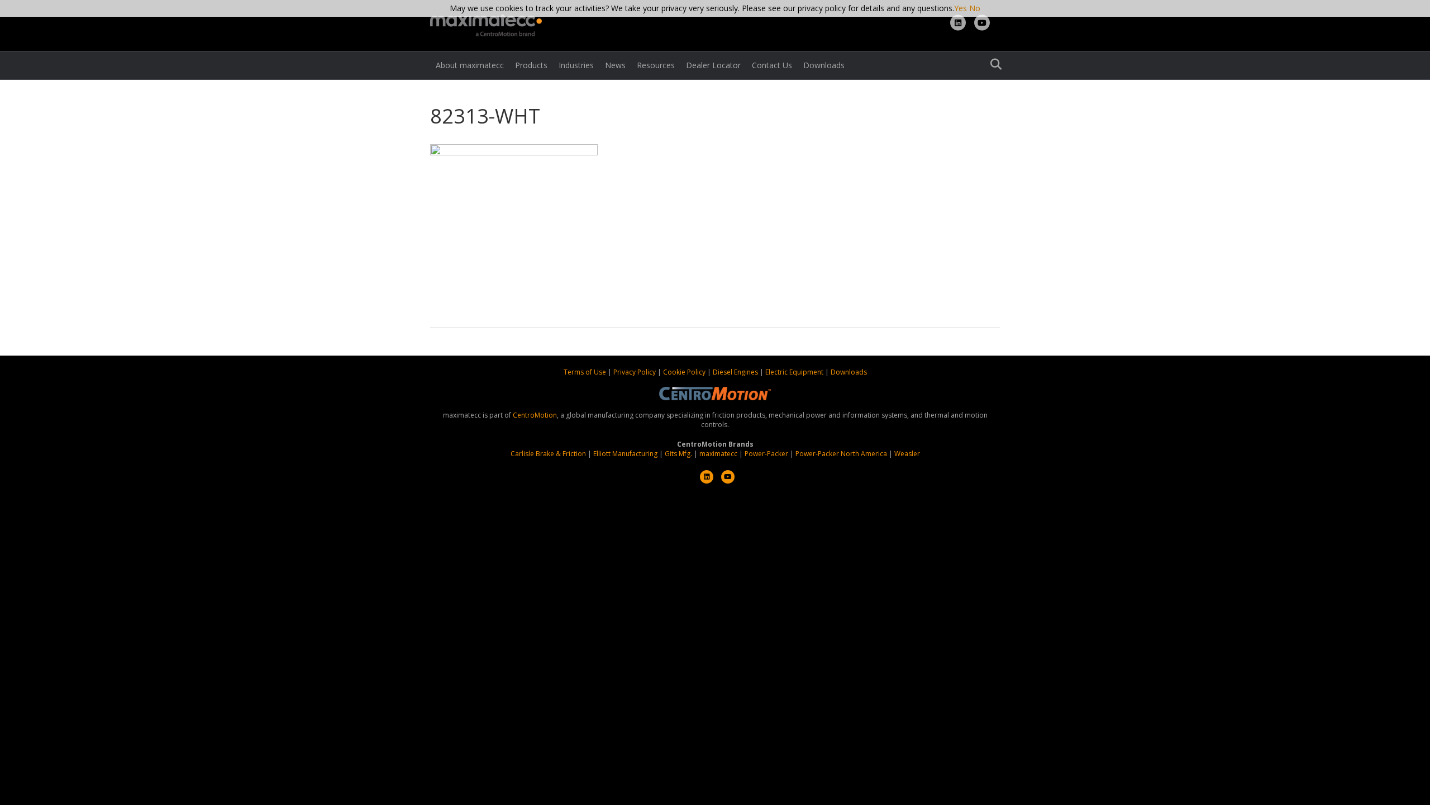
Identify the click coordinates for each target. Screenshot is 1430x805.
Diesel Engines (735, 372)
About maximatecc (470, 65)
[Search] (993, 64)
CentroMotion (535, 415)
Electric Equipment (794, 372)
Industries (576, 65)
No (974, 8)
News (615, 65)
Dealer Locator (713, 65)
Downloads (824, 65)
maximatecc (718, 453)
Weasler (907, 453)
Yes (960, 8)
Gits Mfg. (678, 453)
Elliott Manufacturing (625, 453)
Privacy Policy (635, 372)
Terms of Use (586, 372)
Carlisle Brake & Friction (548, 453)
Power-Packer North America (841, 453)
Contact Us (772, 65)
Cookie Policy (685, 372)
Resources (656, 65)
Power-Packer (766, 453)
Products (531, 65)
